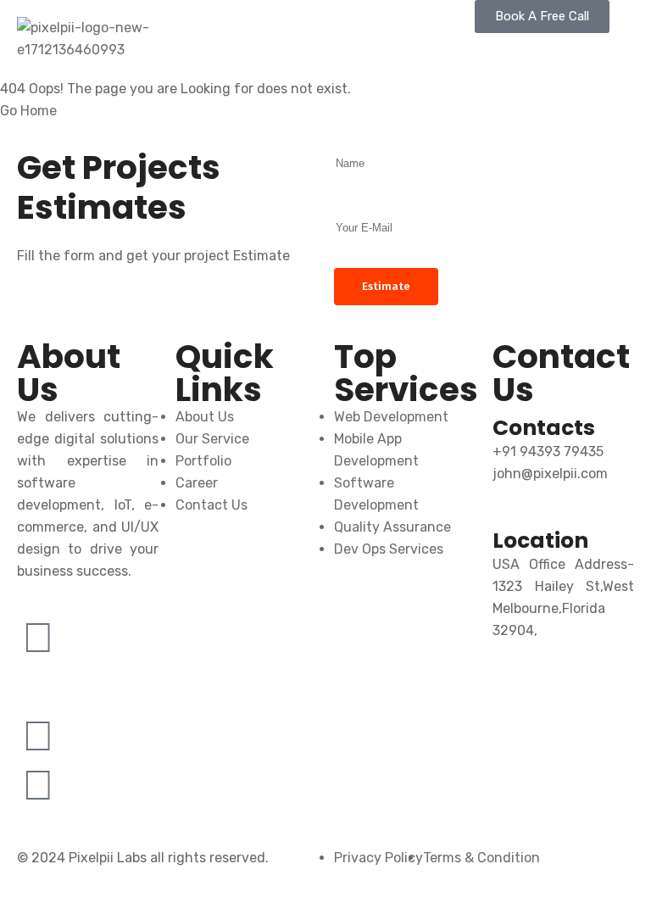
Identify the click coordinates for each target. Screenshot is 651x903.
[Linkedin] (38, 736)
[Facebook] (38, 637)
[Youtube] (38, 785)
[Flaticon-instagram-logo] (38, 687)
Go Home (28, 111)
